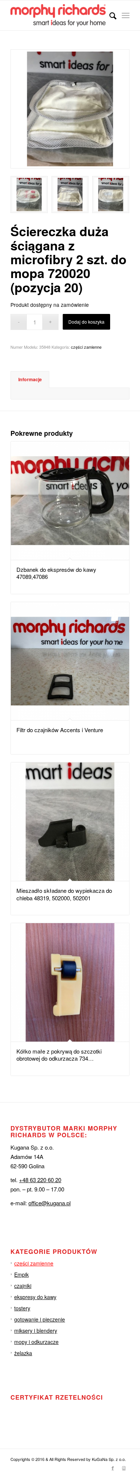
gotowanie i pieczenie (39, 1319)
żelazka (23, 1353)
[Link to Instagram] (124, 1467)
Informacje (30, 379)
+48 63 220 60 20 (40, 1180)
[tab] (29, 379)
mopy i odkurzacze (36, 1341)
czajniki (22, 1285)
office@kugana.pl (49, 1203)
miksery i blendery (35, 1330)
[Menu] (126, 15)
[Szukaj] (109, 15)
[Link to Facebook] (112, 1467)
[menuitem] (109, 15)
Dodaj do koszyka (86, 321)
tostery (22, 1308)
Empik (21, 1274)
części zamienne (86, 347)
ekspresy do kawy (35, 1297)
